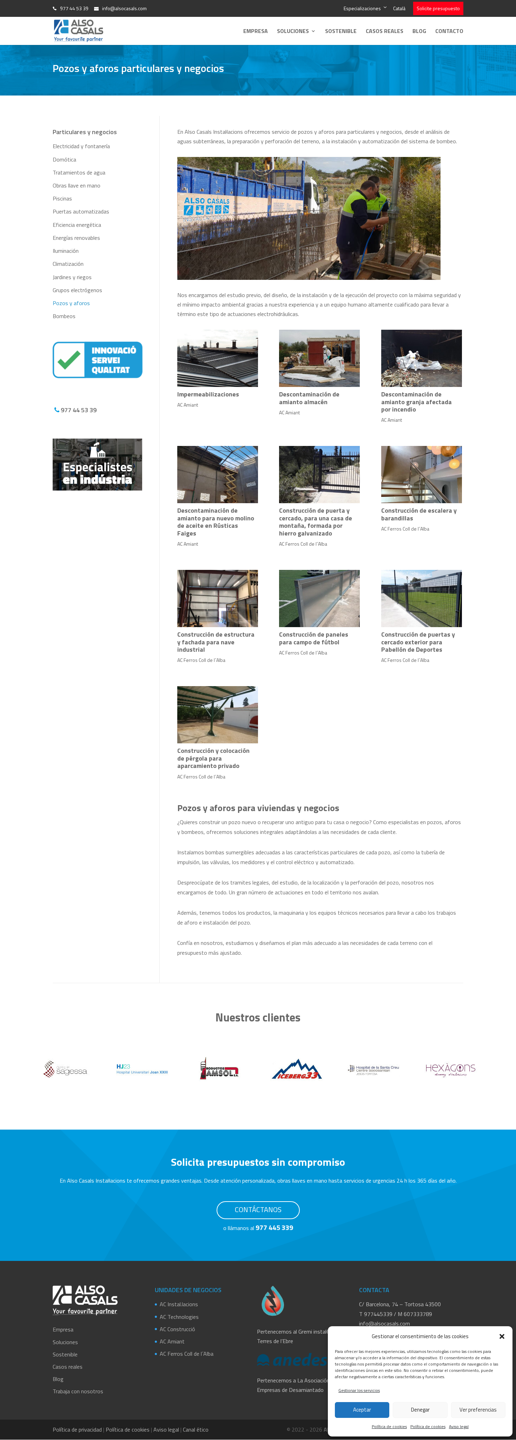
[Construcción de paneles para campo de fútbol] (319, 598)
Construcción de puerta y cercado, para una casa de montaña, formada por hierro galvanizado (315, 522)
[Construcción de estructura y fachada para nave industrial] (217, 598)
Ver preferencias (478, 1410)
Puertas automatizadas (81, 211)
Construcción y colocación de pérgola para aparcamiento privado (213, 758)
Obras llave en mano (76, 185)
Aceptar (362, 1410)
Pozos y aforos (71, 303)
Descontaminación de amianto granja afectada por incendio (416, 401)
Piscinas (62, 198)
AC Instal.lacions (179, 1304)
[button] (501, 1336)
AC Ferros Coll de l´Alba (303, 543)
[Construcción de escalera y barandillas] (421, 474)
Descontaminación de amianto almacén (309, 398)
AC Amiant (187, 404)
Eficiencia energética (77, 225)
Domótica (64, 159)
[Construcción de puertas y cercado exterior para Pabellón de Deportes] (421, 598)
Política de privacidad (77, 1429)
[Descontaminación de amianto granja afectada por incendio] (421, 358)
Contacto (449, 31)
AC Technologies (179, 1316)
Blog (419, 31)
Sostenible (341, 31)
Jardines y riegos (72, 277)
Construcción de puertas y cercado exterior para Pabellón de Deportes (418, 642)
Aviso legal (459, 1426)
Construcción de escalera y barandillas (419, 514)
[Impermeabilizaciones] (217, 358)
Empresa (255, 31)
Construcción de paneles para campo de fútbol (313, 638)
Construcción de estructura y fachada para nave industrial (215, 642)
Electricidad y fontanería (81, 146)
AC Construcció (177, 1328)
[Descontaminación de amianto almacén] (319, 358)
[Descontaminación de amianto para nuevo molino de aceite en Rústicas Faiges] (217, 474)
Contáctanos (258, 1209)
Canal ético (196, 1429)
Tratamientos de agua (79, 172)
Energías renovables (76, 238)
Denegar (420, 1410)
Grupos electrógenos (77, 290)
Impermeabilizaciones (208, 394)
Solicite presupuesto (438, 8)
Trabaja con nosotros (78, 1391)
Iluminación (66, 250)
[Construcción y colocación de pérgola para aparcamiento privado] (217, 714)
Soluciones (293, 31)
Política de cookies (389, 1426)
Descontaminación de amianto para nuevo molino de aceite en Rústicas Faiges (215, 522)
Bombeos (64, 316)
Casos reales (384, 31)
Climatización (68, 263)
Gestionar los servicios (359, 1390)
